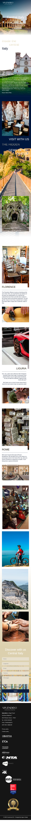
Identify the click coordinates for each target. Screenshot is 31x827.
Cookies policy (5, 731)
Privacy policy (5, 729)
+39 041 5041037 (8, 720)
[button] (28, 3)
